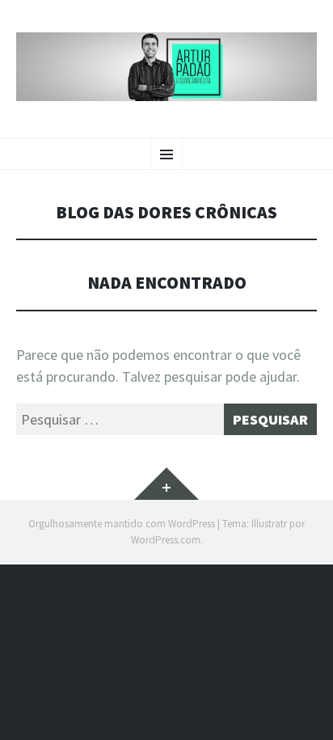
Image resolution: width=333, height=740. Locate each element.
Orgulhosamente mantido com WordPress (121, 524)
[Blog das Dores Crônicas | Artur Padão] (166, 66)
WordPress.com (165, 540)
